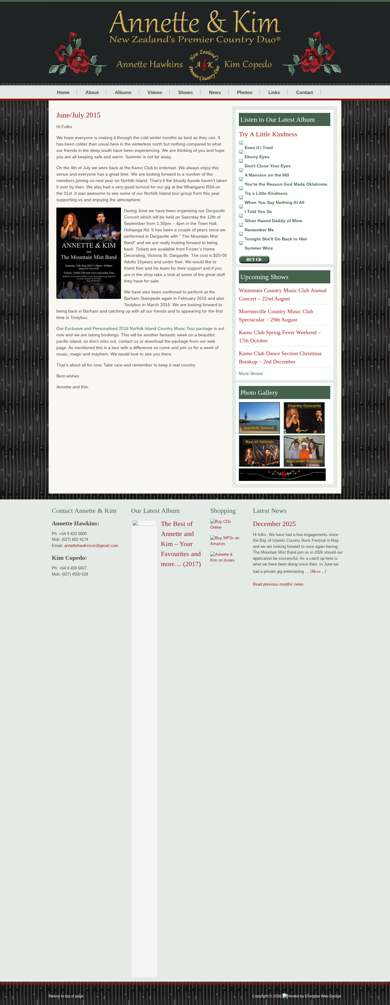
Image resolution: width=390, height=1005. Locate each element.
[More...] (318, 571)
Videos (154, 92)
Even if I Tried (259, 147)
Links (274, 92)
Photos (244, 92)
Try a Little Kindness (266, 193)
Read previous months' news (278, 584)
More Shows (251, 373)
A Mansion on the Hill (267, 175)
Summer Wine (259, 248)
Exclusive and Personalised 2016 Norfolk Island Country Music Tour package (139, 328)
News (215, 92)
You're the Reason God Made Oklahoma (286, 184)
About (92, 92)
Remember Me (259, 229)
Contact (304, 92)
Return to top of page (66, 996)
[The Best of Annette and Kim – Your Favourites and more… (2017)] (144, 749)
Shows (185, 92)
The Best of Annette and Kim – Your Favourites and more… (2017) (181, 544)
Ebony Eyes (257, 156)
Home (63, 92)
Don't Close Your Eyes (268, 165)
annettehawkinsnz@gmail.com (91, 545)
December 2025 (274, 523)
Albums (123, 92)
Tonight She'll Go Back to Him (276, 238)
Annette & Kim (213, 21)
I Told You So (258, 211)
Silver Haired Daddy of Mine (273, 220)
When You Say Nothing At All (274, 202)
